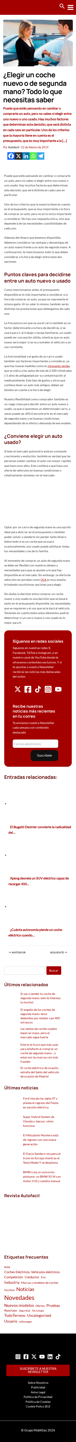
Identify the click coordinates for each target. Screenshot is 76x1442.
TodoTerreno (14, 1315)
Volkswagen (25, 1321)
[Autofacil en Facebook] (27, 692)
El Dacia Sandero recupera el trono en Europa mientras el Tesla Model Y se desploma (42, 1158)
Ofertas (40, 1306)
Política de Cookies (38, 1401)
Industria (11, 1282)
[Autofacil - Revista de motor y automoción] (19, 7)
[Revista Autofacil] (32, 1222)
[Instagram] (18, 1356)
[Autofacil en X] (17, 691)
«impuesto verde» (58, 366)
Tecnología (38, 1310)
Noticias (25, 1289)
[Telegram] (40, 156)
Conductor (32, 1277)
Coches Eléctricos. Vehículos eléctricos (32, 1272)
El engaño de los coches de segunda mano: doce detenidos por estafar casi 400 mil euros (40, 1016)
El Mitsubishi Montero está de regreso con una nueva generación (40, 1139)
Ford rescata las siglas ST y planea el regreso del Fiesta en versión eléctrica (40, 1103)
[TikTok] (58, 1356)
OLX (44, 579)
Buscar (53, 970)
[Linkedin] (26, 156)
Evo (43, 1277)
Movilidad (9, 1290)
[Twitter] (34, 1356)
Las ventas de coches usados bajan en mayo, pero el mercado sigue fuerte (38, 1033)
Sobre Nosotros (38, 1382)
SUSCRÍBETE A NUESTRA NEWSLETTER (38, 1370)
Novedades (19, 1297)
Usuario (10, 1321)
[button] (62, 6)
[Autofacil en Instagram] (48, 692)
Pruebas (53, 1305)
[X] (18, 156)
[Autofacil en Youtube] (58, 691)
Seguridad (24, 1310)
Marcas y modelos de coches (39, 1282)
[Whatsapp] (33, 156)
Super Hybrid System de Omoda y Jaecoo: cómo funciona (38, 1121)
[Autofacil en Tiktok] (38, 691)
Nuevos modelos (19, 1305)
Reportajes (10, 1310)
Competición (13, 1277)
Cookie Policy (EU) (38, 1406)
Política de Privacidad (38, 1397)
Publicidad (38, 1387)
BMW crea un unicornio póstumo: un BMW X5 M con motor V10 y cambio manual (42, 1176)
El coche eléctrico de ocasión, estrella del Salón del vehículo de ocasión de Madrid (39, 1072)
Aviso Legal (38, 1392)
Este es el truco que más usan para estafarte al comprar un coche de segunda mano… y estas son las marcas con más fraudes (39, 1053)
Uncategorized (39, 1315)
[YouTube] (42, 1356)
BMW (7, 1267)
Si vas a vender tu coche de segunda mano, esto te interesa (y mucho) (40, 998)
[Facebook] (11, 156)
